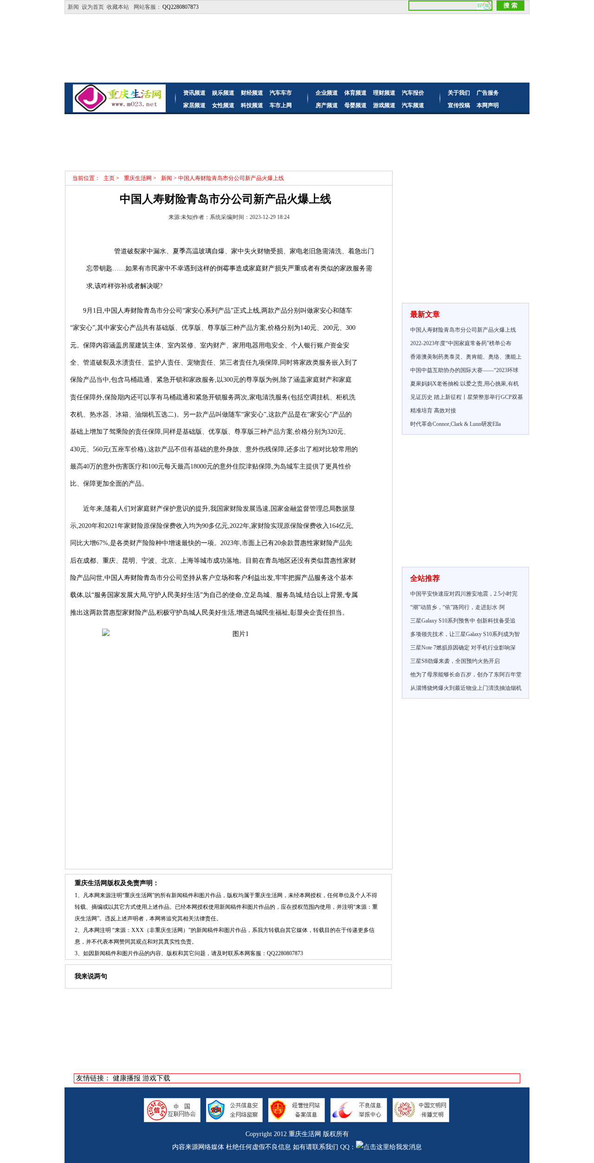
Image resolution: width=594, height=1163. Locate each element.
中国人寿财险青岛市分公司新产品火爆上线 (463, 330)
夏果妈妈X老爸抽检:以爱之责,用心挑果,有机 (464, 383)
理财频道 (384, 93)
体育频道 (355, 93)
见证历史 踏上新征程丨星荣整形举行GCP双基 (466, 397)
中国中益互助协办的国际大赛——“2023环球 (464, 370)
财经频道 (252, 93)
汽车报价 (413, 93)
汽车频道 (413, 105)
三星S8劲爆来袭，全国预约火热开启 (455, 661)
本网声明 (488, 105)
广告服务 (488, 93)
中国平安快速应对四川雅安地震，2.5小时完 (463, 594)
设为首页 (93, 7)
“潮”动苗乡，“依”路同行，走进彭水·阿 (457, 607)
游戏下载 (156, 1078)
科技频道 (252, 105)
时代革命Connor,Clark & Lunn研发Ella (455, 424)
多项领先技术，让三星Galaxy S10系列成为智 (465, 634)
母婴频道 (355, 105)
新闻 (73, 7)
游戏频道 (384, 105)
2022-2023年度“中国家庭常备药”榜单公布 (460, 343)
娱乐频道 (223, 93)
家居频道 (194, 105)
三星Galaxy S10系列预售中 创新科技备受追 (463, 620)
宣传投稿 (459, 105)
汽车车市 (281, 93)
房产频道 (327, 105)
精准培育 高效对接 (433, 410)
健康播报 (127, 1078)
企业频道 (327, 93)
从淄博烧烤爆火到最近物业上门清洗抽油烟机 (466, 688)
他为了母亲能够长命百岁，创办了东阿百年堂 (466, 674)
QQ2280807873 (180, 7)
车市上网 (281, 105)
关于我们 (459, 93)
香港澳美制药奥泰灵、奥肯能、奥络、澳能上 (466, 356)
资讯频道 (194, 93)
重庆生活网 (305, 1134)
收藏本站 (118, 7)
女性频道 (223, 105)
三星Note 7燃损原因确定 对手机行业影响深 (463, 647)
